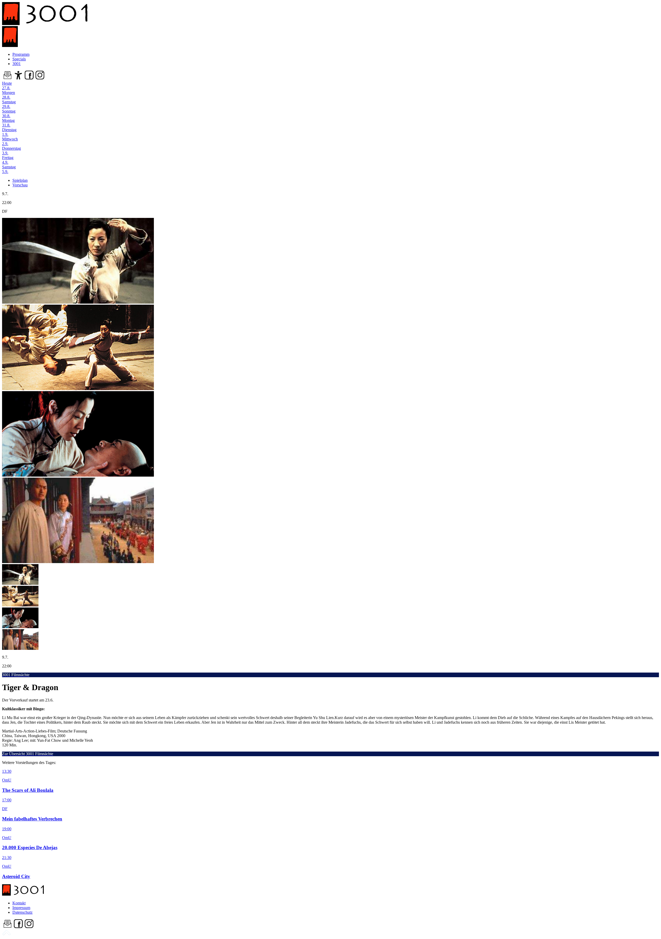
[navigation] (6, 934)
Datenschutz (22, 912)
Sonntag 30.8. (8, 113)
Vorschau (20, 185)
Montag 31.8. (8, 122)
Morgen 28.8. (8, 94)
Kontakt (19, 903)
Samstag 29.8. (9, 104)
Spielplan (20, 180)
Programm (20, 54)
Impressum (21, 907)
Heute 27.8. (7, 85)
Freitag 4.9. (7, 159)
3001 (16, 63)
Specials (19, 59)
